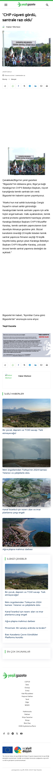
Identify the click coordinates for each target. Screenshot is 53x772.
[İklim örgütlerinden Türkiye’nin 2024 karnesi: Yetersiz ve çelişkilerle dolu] (26, 452)
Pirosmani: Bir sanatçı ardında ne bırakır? (25, 628)
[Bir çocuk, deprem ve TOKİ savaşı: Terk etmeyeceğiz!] (26, 413)
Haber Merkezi (13, 27)
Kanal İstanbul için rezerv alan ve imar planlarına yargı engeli (24, 613)
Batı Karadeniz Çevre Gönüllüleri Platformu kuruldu (21, 636)
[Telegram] (29, 86)
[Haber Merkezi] (4, 27)
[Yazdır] (46, 86)
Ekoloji (4, 79)
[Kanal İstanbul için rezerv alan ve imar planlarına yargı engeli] (26, 492)
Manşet (13, 79)
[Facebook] (18, 86)
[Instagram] (8, 733)
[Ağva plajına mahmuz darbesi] (26, 532)
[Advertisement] (26, 118)
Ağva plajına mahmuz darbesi (17, 549)
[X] (24, 86)
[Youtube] (21, 733)
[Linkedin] (35, 86)
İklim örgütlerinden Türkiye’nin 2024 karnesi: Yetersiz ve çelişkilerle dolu (23, 603)
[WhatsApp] (12, 86)
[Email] (41, 86)
